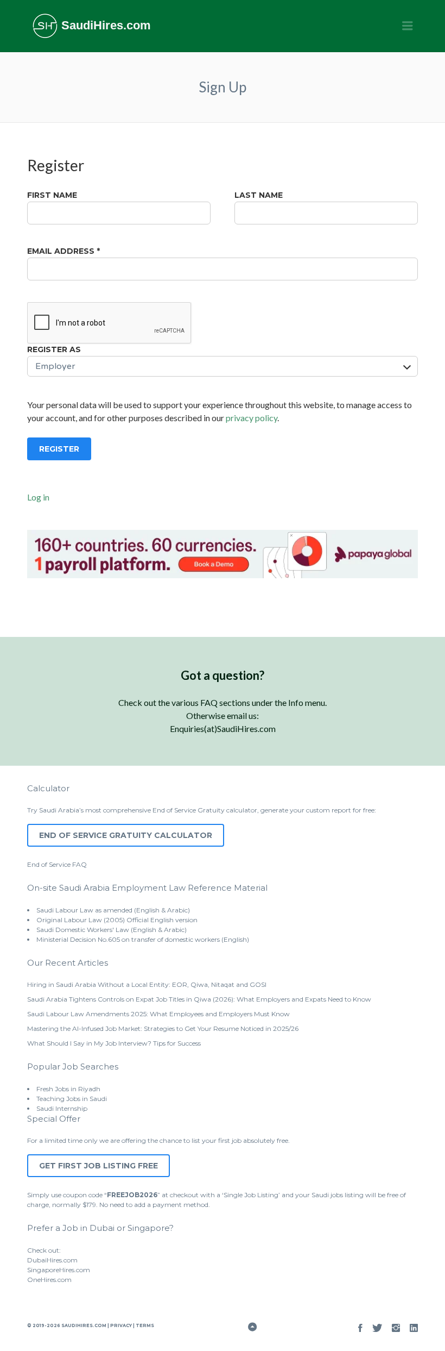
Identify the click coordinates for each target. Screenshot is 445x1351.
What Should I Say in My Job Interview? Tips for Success (114, 1043)
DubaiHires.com (52, 1260)
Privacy (121, 1325)
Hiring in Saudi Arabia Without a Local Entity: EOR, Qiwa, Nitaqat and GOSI (146, 984)
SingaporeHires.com (58, 1270)
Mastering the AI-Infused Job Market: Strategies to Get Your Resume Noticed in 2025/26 (162, 1028)
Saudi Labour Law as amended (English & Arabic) (113, 910)
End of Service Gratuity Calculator (125, 835)
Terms (144, 1325)
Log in (38, 497)
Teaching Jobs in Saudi (71, 1098)
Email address (63, 251)
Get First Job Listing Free (98, 1166)
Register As (54, 349)
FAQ (79, 864)
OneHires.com (49, 1279)
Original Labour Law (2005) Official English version (117, 920)
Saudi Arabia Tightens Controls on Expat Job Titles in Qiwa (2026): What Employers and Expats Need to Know (199, 999)
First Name (52, 195)
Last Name (258, 195)
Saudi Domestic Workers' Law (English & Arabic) (111, 929)
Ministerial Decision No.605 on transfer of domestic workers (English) (142, 939)
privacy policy (251, 417)
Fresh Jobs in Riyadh (68, 1089)
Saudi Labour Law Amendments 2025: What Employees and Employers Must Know (158, 1014)
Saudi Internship (61, 1108)
